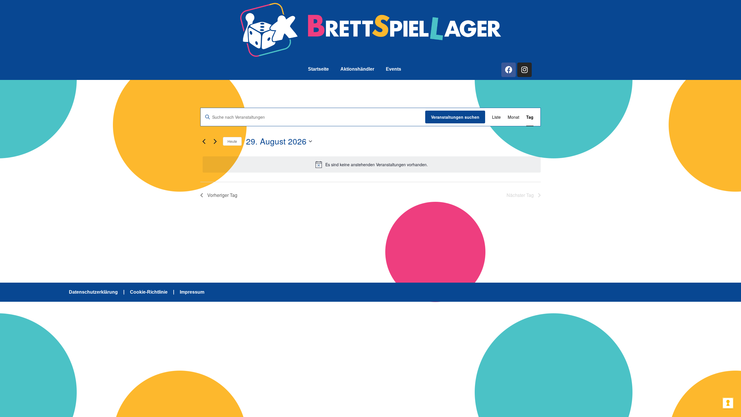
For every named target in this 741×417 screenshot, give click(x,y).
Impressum (192, 292)
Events (393, 69)
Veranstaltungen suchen (455, 117)
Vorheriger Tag (222, 195)
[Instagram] (524, 70)
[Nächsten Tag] (215, 141)
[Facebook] (508, 70)
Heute (232, 141)
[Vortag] (203, 141)
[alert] (372, 164)
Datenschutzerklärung (93, 292)
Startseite (318, 69)
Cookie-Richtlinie (149, 292)
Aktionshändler (357, 69)
